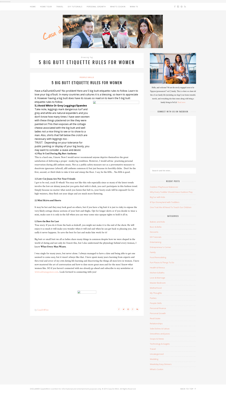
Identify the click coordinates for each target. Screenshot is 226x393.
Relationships (156, 323)
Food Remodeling (158, 257)
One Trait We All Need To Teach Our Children (170, 207)
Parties (153, 298)
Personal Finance (158, 308)
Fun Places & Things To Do (162, 262)
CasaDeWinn (42, 309)
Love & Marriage (157, 277)
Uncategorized (157, 354)
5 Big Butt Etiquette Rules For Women (87, 82)
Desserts (154, 232)
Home (33, 6)
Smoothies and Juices (160, 333)
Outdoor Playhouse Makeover (164, 187)
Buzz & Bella (155, 226)
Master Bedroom (158, 282)
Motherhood (156, 288)
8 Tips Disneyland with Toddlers (164, 202)
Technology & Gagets (160, 343)
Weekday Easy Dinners (161, 364)
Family (153, 252)
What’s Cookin (117, 6)
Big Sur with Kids (157, 197)
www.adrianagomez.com (46, 272)
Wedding (154, 359)
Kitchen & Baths (157, 272)
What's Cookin (156, 369)
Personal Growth (96, 6)
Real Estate (155, 318)
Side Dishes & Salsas (160, 328)
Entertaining (155, 242)
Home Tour (46, 6)
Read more (181, 102)
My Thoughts (156, 293)
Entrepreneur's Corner (160, 247)
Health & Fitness (157, 267)
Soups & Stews (157, 338)
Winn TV (134, 6)
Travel (59, 6)
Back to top (187, 389)
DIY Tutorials (75, 6)
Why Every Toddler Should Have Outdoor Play (171, 192)
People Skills (87, 77)
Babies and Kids (157, 221)
